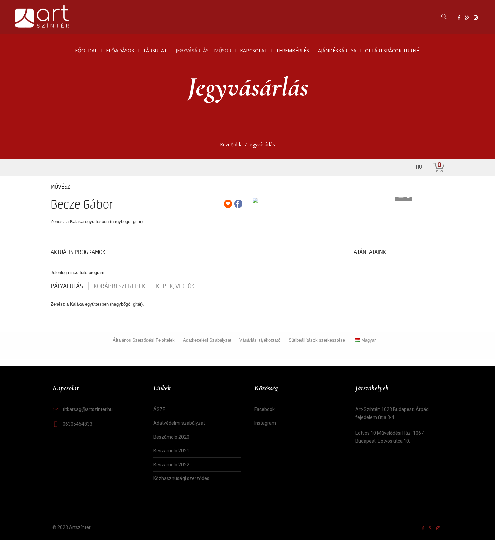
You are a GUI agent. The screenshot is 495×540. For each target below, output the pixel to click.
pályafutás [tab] (67, 286)
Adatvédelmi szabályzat (179, 423)
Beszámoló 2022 (171, 464)
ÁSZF (159, 409)
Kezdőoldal (232, 144)
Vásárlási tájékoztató (259, 340)
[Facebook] (459, 17)
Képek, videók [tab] (175, 286)
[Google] (467, 17)
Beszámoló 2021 (171, 450)
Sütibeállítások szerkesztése (317, 340)
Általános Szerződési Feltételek (144, 340)
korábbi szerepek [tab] (119, 286)
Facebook (264, 409)
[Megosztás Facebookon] (238, 204)
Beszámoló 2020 (171, 437)
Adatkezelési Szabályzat (207, 340)
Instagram (265, 423)
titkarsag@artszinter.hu (88, 409)
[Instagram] (475, 17)
